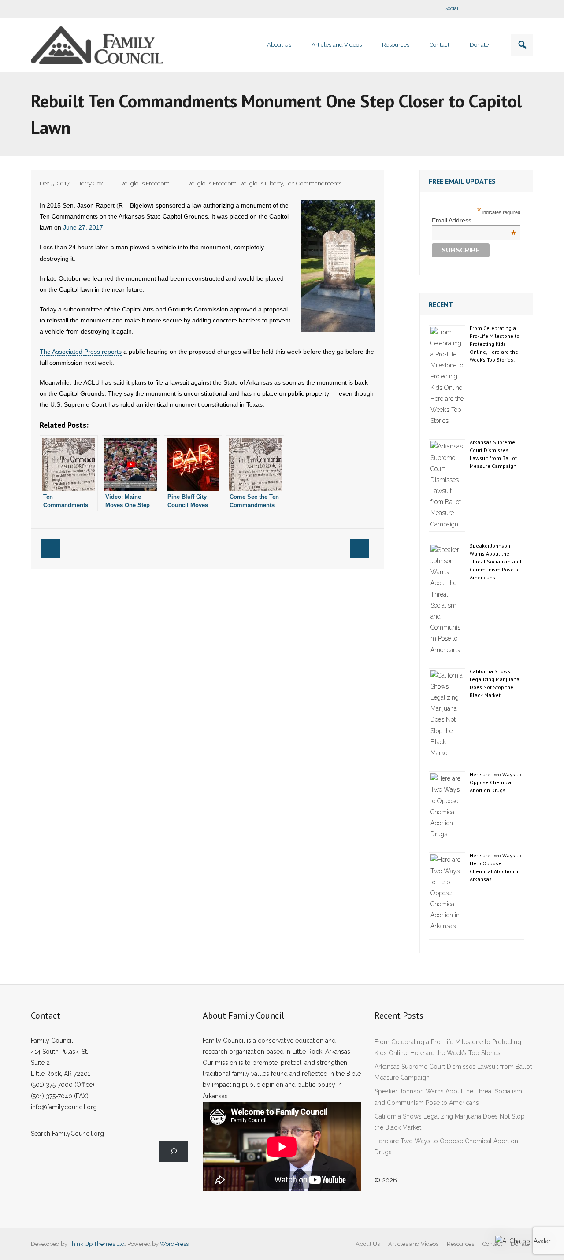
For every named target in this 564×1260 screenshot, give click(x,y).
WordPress (174, 1244)
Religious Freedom (145, 183)
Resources (460, 1244)
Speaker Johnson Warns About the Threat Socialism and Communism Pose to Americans (495, 561)
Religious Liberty (261, 183)
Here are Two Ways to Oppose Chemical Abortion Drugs (495, 782)
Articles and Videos (413, 1244)
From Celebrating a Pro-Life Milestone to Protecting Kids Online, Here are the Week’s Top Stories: (494, 344)
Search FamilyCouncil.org (67, 1133)
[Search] (173, 1151)
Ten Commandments (313, 183)
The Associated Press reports (81, 351)
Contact (492, 1244)
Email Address (474, 220)
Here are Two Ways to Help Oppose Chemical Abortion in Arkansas (495, 867)
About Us (368, 1244)
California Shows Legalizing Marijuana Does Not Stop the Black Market (494, 683)
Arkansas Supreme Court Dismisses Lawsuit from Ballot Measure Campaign (493, 454)
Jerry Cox (90, 183)
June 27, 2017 (83, 227)
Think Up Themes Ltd (97, 1244)
